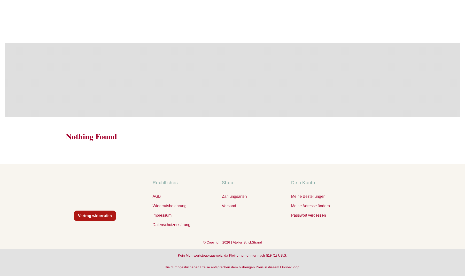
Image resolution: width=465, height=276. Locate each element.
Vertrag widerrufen (95, 216)
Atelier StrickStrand (247, 242)
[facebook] (222, 223)
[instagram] (232, 223)
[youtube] (242, 223)
